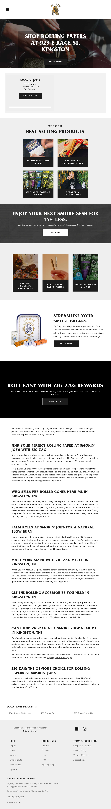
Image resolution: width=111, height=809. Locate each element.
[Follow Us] (76, 731)
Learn (44, 755)
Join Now (55, 402)
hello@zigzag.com (16, 796)
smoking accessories (21, 605)
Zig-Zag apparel (19, 575)
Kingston (43, 727)
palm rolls (51, 546)
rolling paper (70, 455)
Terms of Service (81, 755)
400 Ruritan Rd (48, 713)
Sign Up (55, 233)
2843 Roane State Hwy (20, 713)
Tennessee (30, 727)
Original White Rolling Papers (38, 468)
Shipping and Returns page (59, 657)
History (45, 745)
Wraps (13, 755)
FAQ (44, 760)
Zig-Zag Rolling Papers (21, 779)
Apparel (13, 769)
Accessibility (79, 760)
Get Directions (30, 89)
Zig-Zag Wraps (49, 764)
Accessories (15, 764)
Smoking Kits (16, 760)
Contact (45, 750)
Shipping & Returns (82, 745)
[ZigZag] (55, 9)
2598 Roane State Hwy (83, 713)
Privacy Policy (79, 750)
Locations (18, 727)
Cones (13, 750)
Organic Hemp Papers (73, 468)
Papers (13, 745)
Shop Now (55, 62)
